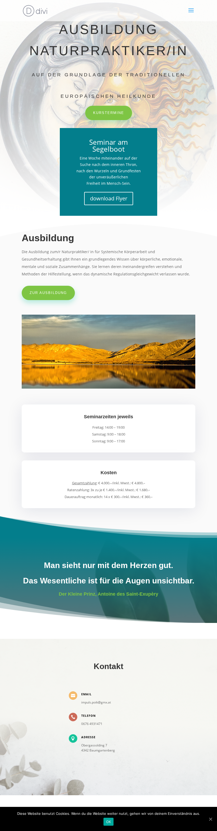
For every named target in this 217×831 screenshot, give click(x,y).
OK (108, 822)
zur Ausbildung (48, 293)
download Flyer (108, 198)
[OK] (210, 819)
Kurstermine (108, 113)
